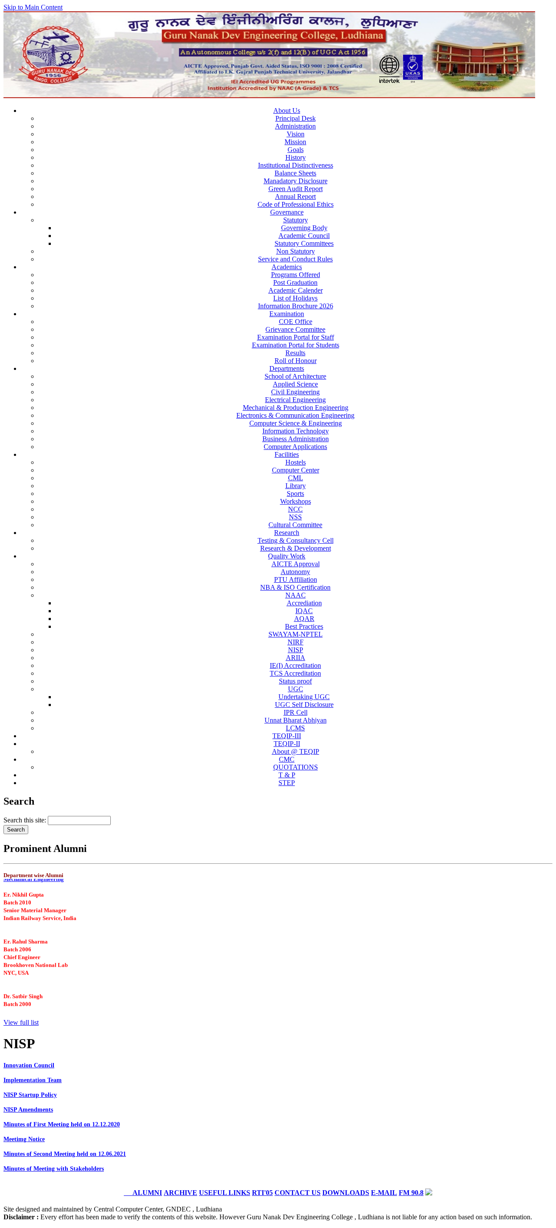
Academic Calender (295, 290)
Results (295, 353)
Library (295, 485)
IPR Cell (296, 712)
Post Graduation (295, 282)
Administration (295, 126)
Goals (296, 149)
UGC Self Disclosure (304, 704)
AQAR (304, 618)
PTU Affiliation (295, 579)
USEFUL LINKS (224, 1192)
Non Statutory (295, 251)
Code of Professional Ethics (296, 204)
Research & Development (295, 548)
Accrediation (304, 603)
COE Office (295, 321)
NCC (295, 509)
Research (286, 532)
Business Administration (295, 438)
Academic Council (304, 235)
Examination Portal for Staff (295, 337)
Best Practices (304, 626)
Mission (295, 141)
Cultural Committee (295, 524)
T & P (286, 775)
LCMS (295, 728)
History (295, 157)
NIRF (296, 642)
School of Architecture (295, 376)
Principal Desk (295, 118)
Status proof (295, 681)
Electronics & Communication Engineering (295, 415)
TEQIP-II (287, 743)
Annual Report (295, 196)
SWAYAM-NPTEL (295, 634)
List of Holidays (295, 298)
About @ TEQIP (295, 751)
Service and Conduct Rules (295, 259)
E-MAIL (384, 1192)
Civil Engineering (295, 392)
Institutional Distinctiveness (295, 165)
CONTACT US (298, 1192)
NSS (295, 517)
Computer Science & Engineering (295, 423)
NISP (295, 650)
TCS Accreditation (295, 673)
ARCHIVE (180, 1192)
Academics (286, 267)
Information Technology (295, 431)
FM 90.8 (411, 1192)
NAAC (295, 595)
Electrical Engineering (295, 399)
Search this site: (25, 820)
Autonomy (295, 571)
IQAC (304, 610)
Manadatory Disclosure (296, 181)
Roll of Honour (296, 360)
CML (295, 478)
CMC (287, 759)
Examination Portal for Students (295, 345)
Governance (287, 212)
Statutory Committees (304, 243)
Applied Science (295, 384)
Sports (295, 493)
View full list (21, 1022)
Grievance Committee (295, 329)
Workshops (295, 501)
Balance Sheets (295, 173)
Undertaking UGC (304, 696)
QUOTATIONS (295, 767)
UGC (295, 689)
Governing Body (304, 227)
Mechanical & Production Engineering (295, 407)
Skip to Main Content (33, 7)
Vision (295, 134)
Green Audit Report (295, 188)
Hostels (295, 462)
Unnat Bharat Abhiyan (296, 720)
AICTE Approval (295, 564)
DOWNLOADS (345, 1192)
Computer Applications (295, 446)
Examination (286, 313)
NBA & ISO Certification (295, 587)
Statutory (295, 220)
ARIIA (295, 657)
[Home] (269, 95)
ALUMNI (143, 1192)
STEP (286, 782)
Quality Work (286, 556)
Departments (286, 368)
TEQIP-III (286, 735)
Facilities (287, 454)
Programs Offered (295, 274)
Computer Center (295, 470)
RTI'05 (262, 1192)
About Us (286, 110)
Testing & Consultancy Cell (296, 540)
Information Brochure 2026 (295, 306)
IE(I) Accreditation (295, 665)
